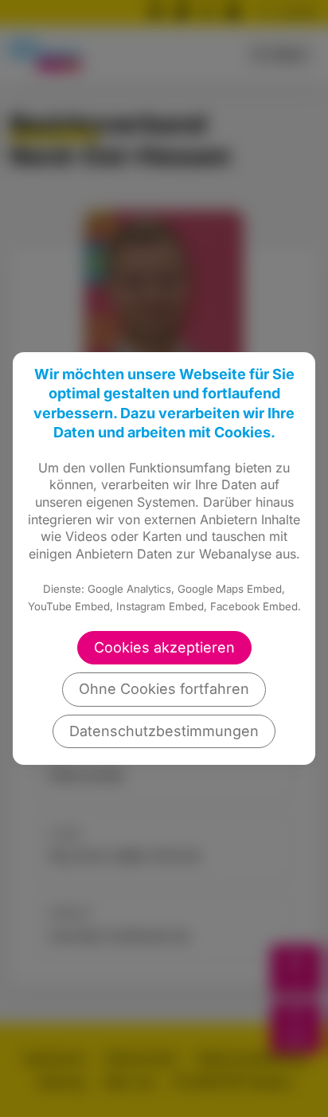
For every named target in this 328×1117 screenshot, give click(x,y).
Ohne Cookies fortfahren (164, 688)
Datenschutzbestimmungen (164, 731)
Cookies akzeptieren (164, 647)
